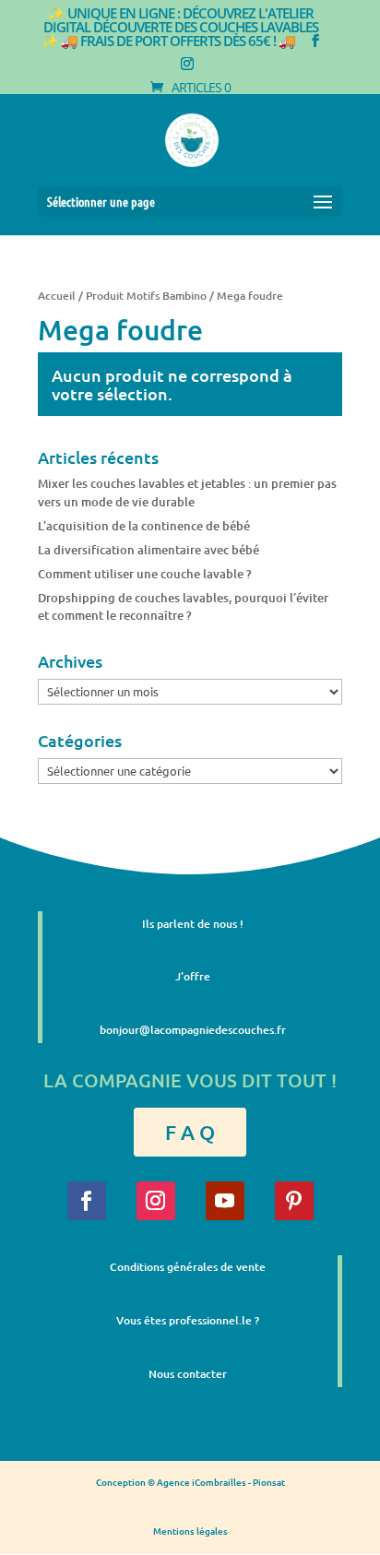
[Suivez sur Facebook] (86, 1200)
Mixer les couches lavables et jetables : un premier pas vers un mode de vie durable (187, 492)
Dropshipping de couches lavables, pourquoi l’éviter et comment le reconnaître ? (183, 606)
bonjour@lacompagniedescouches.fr (193, 1030)
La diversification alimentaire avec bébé (148, 549)
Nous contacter (187, 1374)
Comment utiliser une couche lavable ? (145, 573)
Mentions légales (190, 1530)
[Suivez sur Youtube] (225, 1200)
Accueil (57, 295)
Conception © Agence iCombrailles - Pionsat (190, 1482)
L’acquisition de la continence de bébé (144, 525)
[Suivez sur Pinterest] (294, 1200)
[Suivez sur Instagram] (156, 1200)
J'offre (192, 976)
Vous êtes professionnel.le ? (187, 1320)
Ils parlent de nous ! (192, 924)
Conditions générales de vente (188, 1267)
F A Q (190, 1132)
